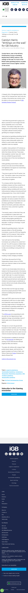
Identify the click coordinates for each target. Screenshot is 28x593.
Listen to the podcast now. (9, 359)
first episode (10, 339)
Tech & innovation (14, 485)
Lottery (14, 469)
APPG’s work (7, 314)
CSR (23, 373)
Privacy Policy (5, 589)
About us (4, 510)
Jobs (3, 501)
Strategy (14, 483)
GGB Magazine (5, 539)
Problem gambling (7, 375)
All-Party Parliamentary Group (14, 380)
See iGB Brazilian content (6, 10)
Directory (4, 496)
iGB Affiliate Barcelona (7, 530)
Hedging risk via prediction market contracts (12, 556)
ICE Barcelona (5, 534)
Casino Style (4, 541)
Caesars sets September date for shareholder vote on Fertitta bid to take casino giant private (13, 560)
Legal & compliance (12, 30)
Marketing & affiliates (14, 472)
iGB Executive (5, 532)
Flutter (14, 353)
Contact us (4, 512)
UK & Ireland (10, 383)
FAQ (3, 514)
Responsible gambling (8, 377)
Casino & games (14, 458)
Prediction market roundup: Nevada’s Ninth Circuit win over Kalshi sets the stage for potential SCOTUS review (14, 551)
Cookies (12, 589)
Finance (14, 464)
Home (3, 30)
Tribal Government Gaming (8, 544)
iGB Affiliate (4, 528)
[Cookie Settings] (2, 590)
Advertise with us (6, 517)
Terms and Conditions (21, 589)
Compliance (19, 371)
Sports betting (14, 480)
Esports (14, 461)
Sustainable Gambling (8, 371)
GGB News (4, 537)
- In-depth (8, 557)
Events (3, 499)
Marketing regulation (15, 373)
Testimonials (4, 519)
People (14, 474)
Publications (4, 503)
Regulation (5, 32)
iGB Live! (4, 525)
